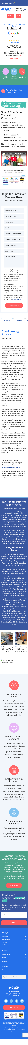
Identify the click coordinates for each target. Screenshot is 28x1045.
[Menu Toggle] (25, 9)
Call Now (10, 16)
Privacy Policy (16, 300)
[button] (14, 936)
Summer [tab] (7, 321)
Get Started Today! (7, 3)
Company (4, 957)
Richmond (19, 8)
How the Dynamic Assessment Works (14, 857)
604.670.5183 (20, 10)
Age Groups (5, 936)
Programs (4, 942)
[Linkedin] (22, 1001)
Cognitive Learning (6, 954)
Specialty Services (6, 945)
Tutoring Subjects (6, 939)
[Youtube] (16, 1001)
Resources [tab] (19, 321)
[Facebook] (6, 1001)
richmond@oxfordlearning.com (11, 467)
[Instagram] (11, 1001)
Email (18, 16)
